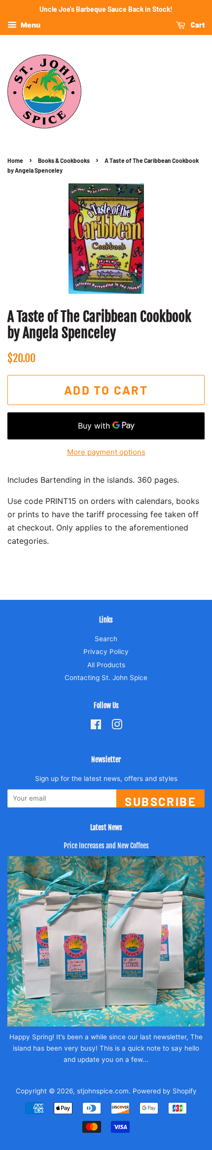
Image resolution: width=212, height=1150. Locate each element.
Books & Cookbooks (64, 160)
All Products (106, 665)
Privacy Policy (106, 651)
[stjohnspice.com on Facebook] (96, 726)
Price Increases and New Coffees (106, 845)
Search (106, 639)
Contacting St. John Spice (106, 678)
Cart (197, 25)
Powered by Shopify (165, 1091)
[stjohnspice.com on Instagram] (116, 726)
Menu (29, 25)
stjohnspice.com (103, 1091)
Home (15, 160)
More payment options (106, 452)
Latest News (106, 827)
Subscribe (160, 801)
